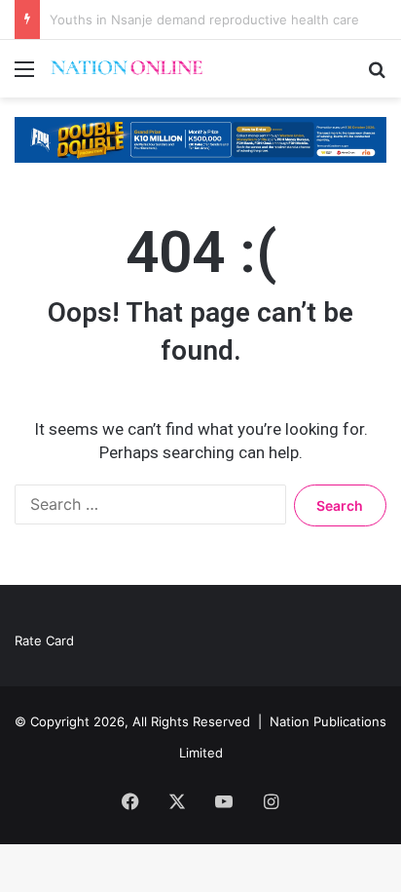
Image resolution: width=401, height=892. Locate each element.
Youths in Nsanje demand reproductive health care (204, 19)
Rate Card (44, 640)
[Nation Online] (126, 69)
